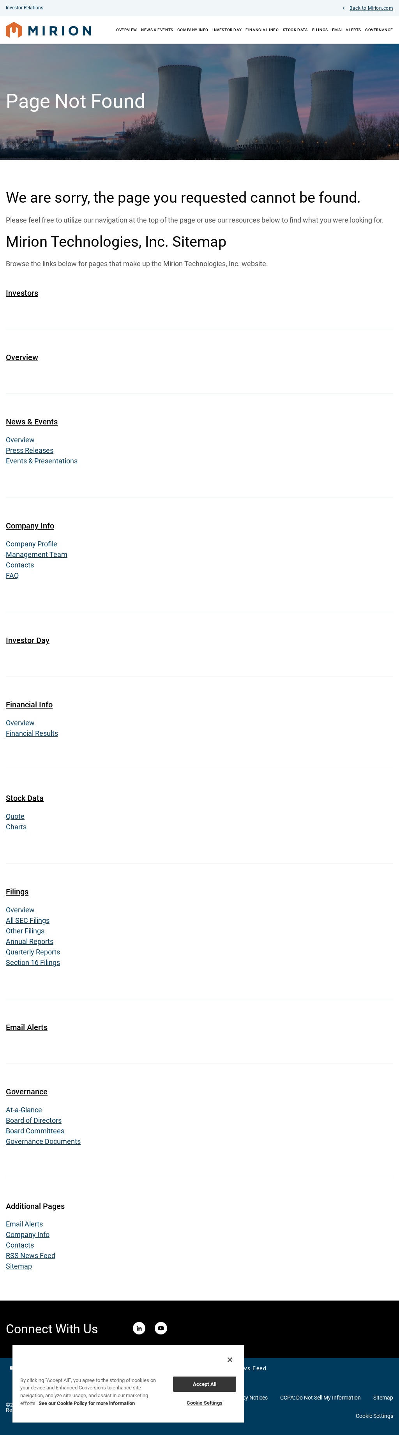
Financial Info (262, 30)
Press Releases (29, 450)
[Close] (229, 1359)
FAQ (12, 575)
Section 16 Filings (33, 962)
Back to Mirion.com (371, 8)
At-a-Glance (24, 1110)
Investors (22, 293)
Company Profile (31, 544)
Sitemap (19, 1266)
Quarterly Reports (33, 952)
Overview (126, 30)
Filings (320, 30)
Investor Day (227, 30)
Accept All (204, 1384)
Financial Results (32, 733)
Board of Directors (34, 1120)
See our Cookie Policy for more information (87, 1403)
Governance (379, 30)
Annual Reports (29, 941)
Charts (16, 827)
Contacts (20, 565)
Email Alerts (346, 30)
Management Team (36, 554)
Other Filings (25, 931)
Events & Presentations (42, 461)
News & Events (157, 30)
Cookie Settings (374, 1416)
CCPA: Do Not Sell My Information (320, 1397)
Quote (15, 816)
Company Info (192, 30)
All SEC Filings (27, 920)
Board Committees (35, 1131)
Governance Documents (43, 1141)
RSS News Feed (30, 1255)
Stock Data (295, 30)
